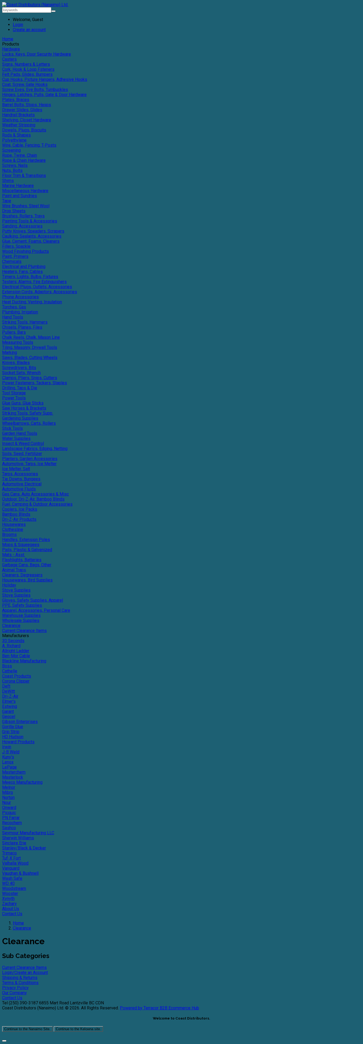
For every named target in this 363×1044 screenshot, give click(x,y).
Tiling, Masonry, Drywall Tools (29, 347)
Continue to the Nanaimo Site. (27, 1029)
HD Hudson (12, 736)
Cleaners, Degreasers (22, 574)
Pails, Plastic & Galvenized (27, 549)
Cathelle (9, 671)
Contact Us (12, 913)
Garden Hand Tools (19, 433)
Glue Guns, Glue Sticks (23, 403)
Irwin (6, 746)
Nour (6, 802)
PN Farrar (11, 817)
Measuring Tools (17, 342)
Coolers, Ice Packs (19, 509)
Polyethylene (14, 140)
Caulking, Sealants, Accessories (31, 236)
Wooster (10, 893)
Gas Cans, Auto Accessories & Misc (35, 494)
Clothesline (12, 529)
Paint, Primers (15, 256)
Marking (9, 352)
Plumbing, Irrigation (20, 312)
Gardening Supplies (20, 418)
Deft (6, 686)
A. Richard (11, 645)
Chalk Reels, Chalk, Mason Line (31, 337)
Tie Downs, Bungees (21, 478)
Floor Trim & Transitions (24, 175)
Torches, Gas (14, 307)
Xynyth (8, 898)
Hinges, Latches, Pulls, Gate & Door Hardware (44, 94)
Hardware (11, 49)
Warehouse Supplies (21, 615)
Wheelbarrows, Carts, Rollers (29, 423)
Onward (9, 807)
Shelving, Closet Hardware (26, 119)
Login (18, 24)
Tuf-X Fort (11, 858)
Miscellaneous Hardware (25, 190)
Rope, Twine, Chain (19, 155)
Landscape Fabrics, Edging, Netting (34, 448)
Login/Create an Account (25, 972)
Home (7, 39)
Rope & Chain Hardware (24, 160)
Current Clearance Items (24, 630)
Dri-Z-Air (10, 696)
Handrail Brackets (18, 114)
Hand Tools (12, 317)
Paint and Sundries (19, 195)
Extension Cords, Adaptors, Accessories (39, 291)
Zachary (9, 903)
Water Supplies (16, 438)
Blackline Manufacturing (24, 660)
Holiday (9, 585)
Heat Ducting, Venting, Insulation (32, 301)
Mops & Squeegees (20, 544)
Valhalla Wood (15, 863)
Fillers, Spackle (16, 246)
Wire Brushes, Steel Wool (25, 205)
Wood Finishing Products (25, 251)
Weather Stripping (18, 124)
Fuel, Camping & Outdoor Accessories (37, 504)
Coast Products (16, 676)
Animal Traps (14, 569)
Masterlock (12, 777)
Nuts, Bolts (12, 170)
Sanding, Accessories (22, 226)
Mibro (7, 792)
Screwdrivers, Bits (19, 367)
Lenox (8, 762)
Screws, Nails (15, 165)
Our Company (14, 992)
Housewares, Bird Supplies (27, 580)
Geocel (8, 716)
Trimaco (9, 853)
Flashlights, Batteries (21, 559)
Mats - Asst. (13, 554)
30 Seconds (13, 640)
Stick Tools (12, 428)
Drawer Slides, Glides (22, 109)
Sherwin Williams (18, 837)
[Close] (4, 1041)
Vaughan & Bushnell (20, 873)
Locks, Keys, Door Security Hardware (36, 54)
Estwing (9, 706)
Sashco (9, 827)
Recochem (12, 822)
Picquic (9, 812)
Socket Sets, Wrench (21, 372)
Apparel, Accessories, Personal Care (36, 610)
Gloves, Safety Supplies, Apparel (32, 600)
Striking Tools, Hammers (25, 322)
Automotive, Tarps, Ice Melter (29, 463)
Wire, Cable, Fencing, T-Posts (29, 145)
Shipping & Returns (19, 977)
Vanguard (10, 868)
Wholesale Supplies (20, 620)
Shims (8, 180)
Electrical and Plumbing (23, 266)
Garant (8, 711)
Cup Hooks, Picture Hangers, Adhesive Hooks (44, 79)
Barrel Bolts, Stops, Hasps (26, 104)
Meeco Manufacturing (22, 782)
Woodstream (14, 888)
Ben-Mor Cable (16, 655)
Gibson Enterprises (20, 721)
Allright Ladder (15, 650)
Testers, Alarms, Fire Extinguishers (34, 281)
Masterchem (14, 772)
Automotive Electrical (21, 483)
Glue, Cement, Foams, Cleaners (31, 241)
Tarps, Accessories (20, 473)
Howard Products (18, 741)
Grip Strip (10, 731)
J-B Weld (10, 751)
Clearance (11, 625)
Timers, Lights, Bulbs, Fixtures (30, 276)
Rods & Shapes (16, 135)
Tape (6, 200)
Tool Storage (14, 392)
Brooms (9, 534)
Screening (11, 150)
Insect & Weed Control (23, 443)
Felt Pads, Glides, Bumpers (27, 74)
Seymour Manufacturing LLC (28, 832)
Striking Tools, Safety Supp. (27, 413)
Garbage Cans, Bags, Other (26, 564)
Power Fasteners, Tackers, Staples (34, 382)
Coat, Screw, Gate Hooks (25, 84)
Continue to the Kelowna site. (78, 1029)
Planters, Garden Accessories (29, 458)
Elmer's (9, 701)
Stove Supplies (16, 590)
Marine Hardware (18, 185)
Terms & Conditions (20, 982)
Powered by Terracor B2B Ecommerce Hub (159, 1007)
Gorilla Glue (12, 726)
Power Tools (14, 398)
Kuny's (8, 757)
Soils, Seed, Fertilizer (22, 453)
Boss (7, 666)
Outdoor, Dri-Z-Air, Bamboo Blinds (33, 499)
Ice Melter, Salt (16, 468)
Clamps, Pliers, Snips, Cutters (29, 377)
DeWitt (8, 691)
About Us (10, 908)
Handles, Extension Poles (26, 539)
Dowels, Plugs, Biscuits (24, 130)
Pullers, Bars (14, 332)
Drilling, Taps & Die (19, 387)
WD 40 (8, 883)
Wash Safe (12, 878)
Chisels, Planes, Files (22, 327)
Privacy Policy (15, 987)
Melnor (8, 787)
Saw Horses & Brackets (24, 408)
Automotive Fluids (19, 489)
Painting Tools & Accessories (29, 221)
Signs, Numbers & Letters (26, 64)
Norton (8, 797)
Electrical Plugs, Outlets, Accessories (37, 286)
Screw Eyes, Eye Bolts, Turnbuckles (35, 89)
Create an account (29, 29)
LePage (9, 767)
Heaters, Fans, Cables (22, 271)
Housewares (14, 524)
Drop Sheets (14, 210)
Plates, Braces (15, 99)
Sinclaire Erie (14, 842)
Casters (9, 59)
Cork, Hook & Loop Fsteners (28, 69)
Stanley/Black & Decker (24, 848)
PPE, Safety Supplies (22, 605)
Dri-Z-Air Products (19, 519)
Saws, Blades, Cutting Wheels (29, 357)
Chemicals (12, 261)
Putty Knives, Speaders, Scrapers (33, 231)
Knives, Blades (16, 362)
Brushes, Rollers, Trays (23, 215)
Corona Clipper (15, 681)
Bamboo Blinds (16, 514)
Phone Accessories (20, 296)
